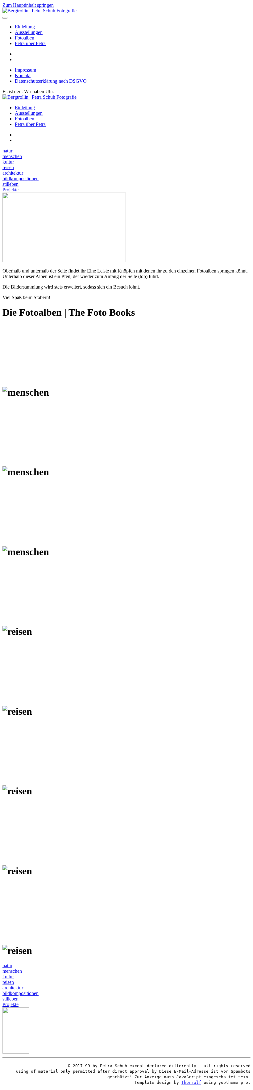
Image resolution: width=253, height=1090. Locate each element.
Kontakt (23, 75)
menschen (12, 156)
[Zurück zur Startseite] (39, 10)
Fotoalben (24, 37)
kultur (8, 161)
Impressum (25, 70)
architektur (12, 173)
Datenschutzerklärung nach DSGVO (51, 81)
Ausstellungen (29, 32)
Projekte (10, 189)
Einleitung (25, 26)
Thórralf (191, 1082)
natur (7, 150)
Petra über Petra (30, 43)
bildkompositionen (20, 178)
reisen (8, 167)
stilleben (10, 184)
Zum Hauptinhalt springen (28, 5)
